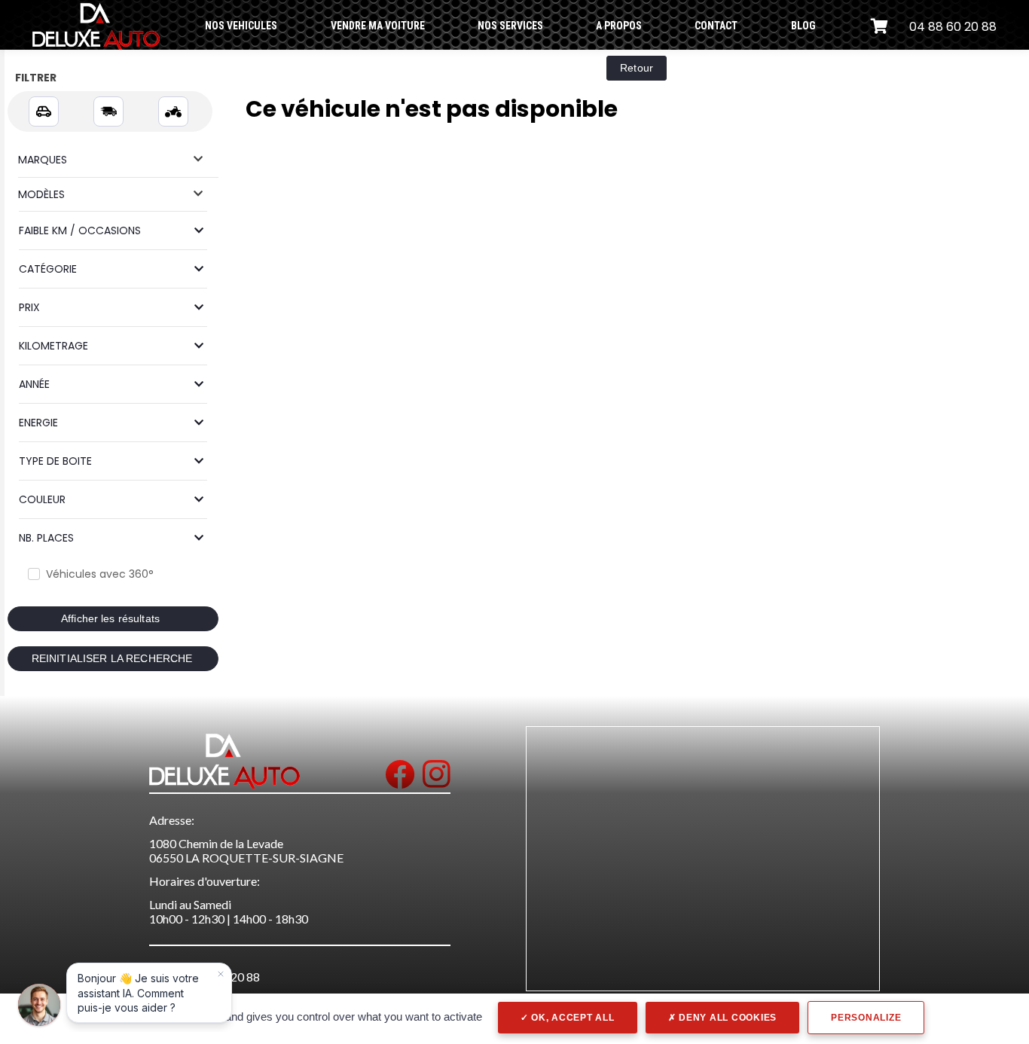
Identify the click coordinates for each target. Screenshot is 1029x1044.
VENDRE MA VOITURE (378, 26)
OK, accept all (571, 1017)
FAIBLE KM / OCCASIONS (80, 230)
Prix (29, 307)
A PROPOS (619, 26)
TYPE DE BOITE (55, 461)
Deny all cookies (726, 1017)
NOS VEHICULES (241, 26)
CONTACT (716, 26)
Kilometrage (53, 345)
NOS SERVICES (510, 26)
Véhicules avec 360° (100, 574)
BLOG (803, 26)
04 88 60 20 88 (953, 26)
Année (34, 384)
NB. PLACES (46, 537)
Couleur (42, 499)
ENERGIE (38, 422)
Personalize (866, 1017)
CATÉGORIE (48, 268)
